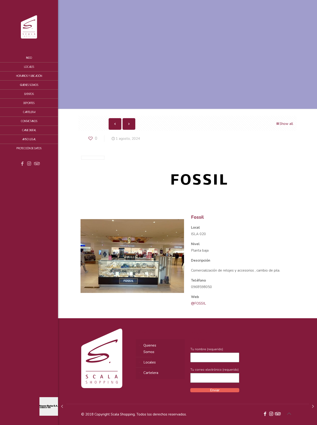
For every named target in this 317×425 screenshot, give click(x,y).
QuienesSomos (149, 348)
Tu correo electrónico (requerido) (214, 369)
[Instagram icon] (29, 164)
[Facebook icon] (22, 164)
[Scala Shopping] (29, 26)
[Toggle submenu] (53, 112)
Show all (286, 123)
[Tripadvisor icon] (36, 164)
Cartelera (150, 372)
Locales (149, 362)
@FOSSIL (198, 303)
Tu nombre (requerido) (206, 349)
